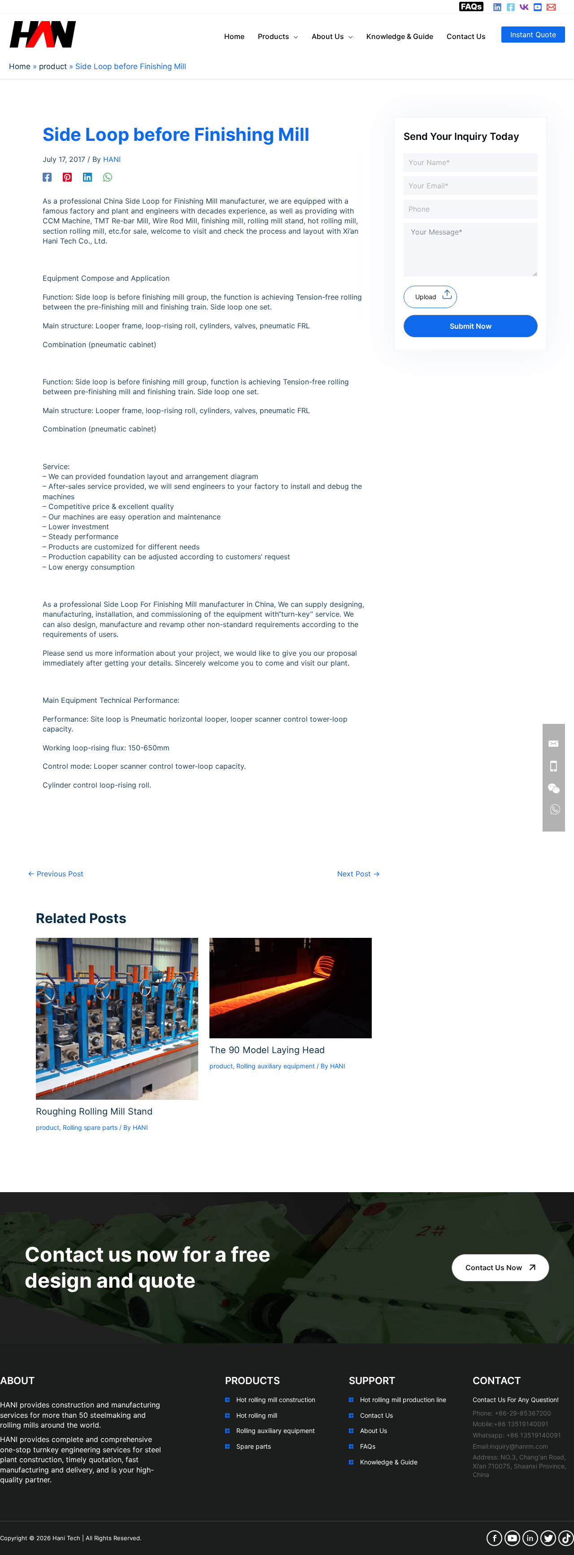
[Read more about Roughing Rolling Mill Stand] (117, 1018)
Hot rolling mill (256, 1415)
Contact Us (376, 1415)
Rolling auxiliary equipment (275, 1066)
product (47, 1127)
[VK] (524, 7)
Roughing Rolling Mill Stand (94, 1111)
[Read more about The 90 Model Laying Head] (290, 987)
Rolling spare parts (90, 1127)
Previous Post (55, 873)
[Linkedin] (87, 177)
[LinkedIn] (497, 7)
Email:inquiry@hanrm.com (510, 1446)
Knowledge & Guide (388, 1462)
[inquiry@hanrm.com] (551, 7)
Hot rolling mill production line (403, 1399)
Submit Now (470, 326)
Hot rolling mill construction (275, 1399)
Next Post (358, 873)
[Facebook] (511, 7)
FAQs (471, 6)
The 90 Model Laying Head (267, 1050)
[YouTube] (538, 7)
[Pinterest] (67, 177)
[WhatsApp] (107, 177)
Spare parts (253, 1446)
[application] (293, 36)
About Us (373, 1430)
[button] (533, 34)
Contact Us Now (493, 1267)
